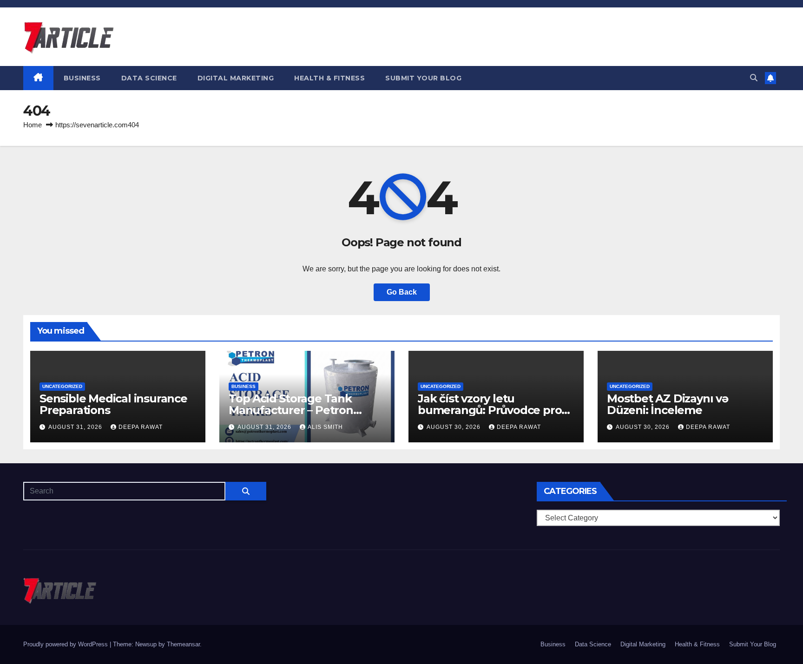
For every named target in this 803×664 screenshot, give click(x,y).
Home (32, 125)
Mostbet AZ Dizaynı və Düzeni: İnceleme (667, 404)
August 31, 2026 (76, 427)
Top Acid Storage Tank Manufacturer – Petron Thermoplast (291, 410)
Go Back (402, 292)
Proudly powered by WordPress (66, 644)
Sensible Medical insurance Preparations (113, 404)
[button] (753, 78)
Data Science (149, 78)
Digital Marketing (235, 78)
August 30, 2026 (454, 427)
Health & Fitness (329, 78)
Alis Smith (325, 427)
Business (82, 78)
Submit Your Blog (423, 78)
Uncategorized (62, 386)
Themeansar (183, 644)
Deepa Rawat (140, 427)
